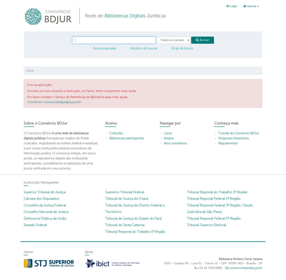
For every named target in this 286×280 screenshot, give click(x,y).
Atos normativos (175, 143)
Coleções (116, 133)
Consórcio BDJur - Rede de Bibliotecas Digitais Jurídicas (48, 16)
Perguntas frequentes (233, 138)
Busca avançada (104, 48)
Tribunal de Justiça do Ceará (126, 199)
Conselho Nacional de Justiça (46, 212)
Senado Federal (35, 225)
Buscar (204, 40)
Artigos (169, 138)
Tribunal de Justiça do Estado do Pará (133, 218)
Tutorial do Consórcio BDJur (238, 133)
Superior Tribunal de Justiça (45, 192)
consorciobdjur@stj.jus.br (245, 268)
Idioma (251, 6)
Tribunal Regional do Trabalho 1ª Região (135, 232)
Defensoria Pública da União (45, 218)
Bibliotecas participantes (127, 138)
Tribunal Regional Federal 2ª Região (214, 199)
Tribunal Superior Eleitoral (206, 225)
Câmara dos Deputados (41, 199)
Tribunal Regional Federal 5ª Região (214, 218)
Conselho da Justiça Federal (45, 205)
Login (233, 6)
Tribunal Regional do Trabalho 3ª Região (217, 192)
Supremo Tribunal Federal (124, 192)
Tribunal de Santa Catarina (124, 225)
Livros (168, 133)
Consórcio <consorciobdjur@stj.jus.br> (54, 102)
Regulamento (228, 143)
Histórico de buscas (144, 48)
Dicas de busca (182, 48)
